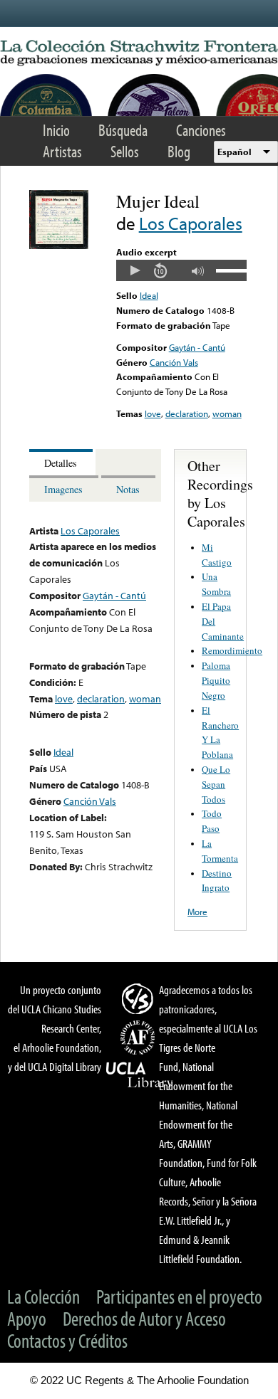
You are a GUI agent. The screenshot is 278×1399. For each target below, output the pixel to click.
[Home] (139, 53)
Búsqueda (123, 130)
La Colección (43, 1296)
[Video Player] (181, 270)
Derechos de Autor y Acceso (144, 1318)
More (197, 911)
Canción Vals (174, 362)
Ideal (149, 295)
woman (227, 413)
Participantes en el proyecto (179, 1296)
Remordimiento (232, 650)
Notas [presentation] (128, 489)
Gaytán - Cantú (197, 347)
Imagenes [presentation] (63, 489)
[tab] (62, 462)
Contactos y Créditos (67, 1340)
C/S (139, 998)
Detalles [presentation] (60, 463)
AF (139, 1037)
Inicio (56, 130)
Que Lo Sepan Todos (216, 784)
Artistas (62, 151)
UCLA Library (139, 1075)
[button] (135, 270)
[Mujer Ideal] (58, 245)
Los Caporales (190, 223)
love (153, 413)
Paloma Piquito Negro (216, 680)
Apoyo (26, 1318)
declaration (186, 413)
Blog (179, 151)
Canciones (201, 130)
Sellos (124, 151)
